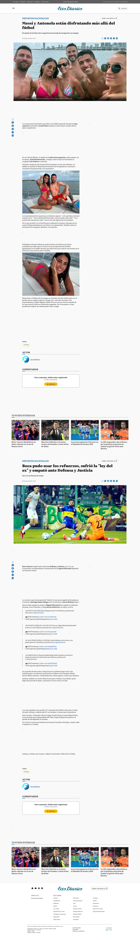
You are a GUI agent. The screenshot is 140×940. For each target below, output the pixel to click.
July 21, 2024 (53, 619)
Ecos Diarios (35, 360)
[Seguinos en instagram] (39, 888)
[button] (70, 98)
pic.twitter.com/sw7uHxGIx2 (46, 617)
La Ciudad (16, 1)
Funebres (37, 1)
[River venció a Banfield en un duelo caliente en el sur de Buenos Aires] (25, 430)
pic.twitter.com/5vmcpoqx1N (46, 631)
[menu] (13, 8)
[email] (114, 38)
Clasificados (45, 1)
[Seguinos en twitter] (32, 888)
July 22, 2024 (53, 665)
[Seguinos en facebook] (42, 888)
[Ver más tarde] (102, 38)
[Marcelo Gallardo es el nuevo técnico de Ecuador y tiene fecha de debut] (55, 430)
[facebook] (108, 38)
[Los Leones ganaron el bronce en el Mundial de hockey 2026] (85, 430)
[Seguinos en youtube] (36, 888)
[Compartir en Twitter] (111, 38)
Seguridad (30, 1)
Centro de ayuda (77, 927)
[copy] (117, 38)
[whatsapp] (105, 38)
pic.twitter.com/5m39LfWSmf (47, 663)
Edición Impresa (123, 1)
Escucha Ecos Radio (109, 1)
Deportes (22, 1)
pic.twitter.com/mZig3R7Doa (46, 646)
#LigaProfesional (37, 613)
